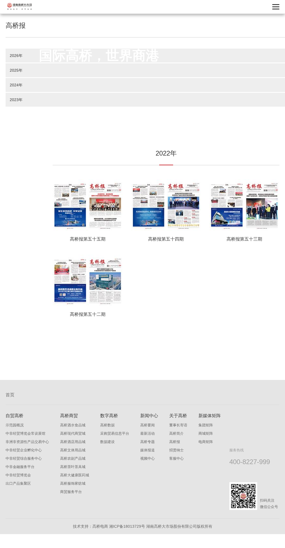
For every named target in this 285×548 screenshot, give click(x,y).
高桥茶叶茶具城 (72, 467)
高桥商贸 (69, 415)
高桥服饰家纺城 (72, 483)
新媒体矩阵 (209, 415)
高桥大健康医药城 (74, 475)
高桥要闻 (147, 425)
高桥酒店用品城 (72, 442)
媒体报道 (147, 450)
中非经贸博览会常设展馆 (25, 433)
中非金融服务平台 (20, 467)
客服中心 (176, 458)
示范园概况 (15, 425)
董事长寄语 (178, 425)
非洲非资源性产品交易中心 (27, 442)
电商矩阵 (205, 442)
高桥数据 (107, 425)
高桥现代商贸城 (72, 433)
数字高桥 (109, 415)
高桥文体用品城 (72, 450)
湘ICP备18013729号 (127, 526)
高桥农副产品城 (72, 458)
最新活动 (147, 433)
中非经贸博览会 (18, 475)
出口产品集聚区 (18, 483)
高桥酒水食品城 (72, 425)
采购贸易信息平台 (114, 433)
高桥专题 (147, 442)
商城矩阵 (205, 433)
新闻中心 (149, 415)
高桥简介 (176, 433)
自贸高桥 (14, 415)
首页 (10, 394)
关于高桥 (178, 415)
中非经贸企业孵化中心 (24, 450)
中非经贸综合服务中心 (24, 458)
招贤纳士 (176, 450)
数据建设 (107, 442)
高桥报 (174, 442)
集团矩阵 (205, 425)
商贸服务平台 (71, 492)
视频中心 (147, 458)
